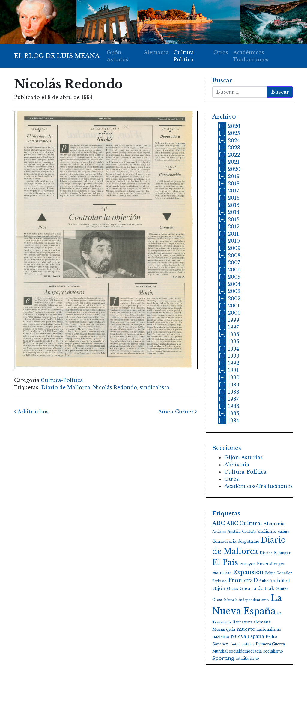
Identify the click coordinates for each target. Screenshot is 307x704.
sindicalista (154, 387)
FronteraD (243, 580)
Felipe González (278, 573)
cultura (283, 532)
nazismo (220, 636)
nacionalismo (268, 629)
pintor (235, 644)
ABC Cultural (244, 523)
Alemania (156, 52)
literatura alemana (251, 622)
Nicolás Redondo (115, 387)
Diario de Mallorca (65, 387)
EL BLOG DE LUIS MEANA (57, 56)
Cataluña (249, 532)
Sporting (223, 658)
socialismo (273, 651)
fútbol (283, 581)
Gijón (218, 588)
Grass (232, 588)
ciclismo (267, 531)
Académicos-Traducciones (250, 56)
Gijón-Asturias (117, 56)
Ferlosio (219, 581)
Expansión (248, 572)
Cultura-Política (185, 56)
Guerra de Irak (257, 588)
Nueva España (247, 636)
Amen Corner (176, 412)
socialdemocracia (245, 651)
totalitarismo (247, 658)
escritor (221, 572)
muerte (246, 629)
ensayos (247, 564)
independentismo (254, 600)
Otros (220, 52)
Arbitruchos (32, 412)
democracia (224, 541)
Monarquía (223, 629)
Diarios (266, 553)
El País (225, 562)
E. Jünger (282, 552)
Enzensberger (271, 564)
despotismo (248, 541)
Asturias (219, 532)
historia (230, 600)
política (248, 644)
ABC (218, 523)
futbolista (267, 581)
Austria (234, 531)
